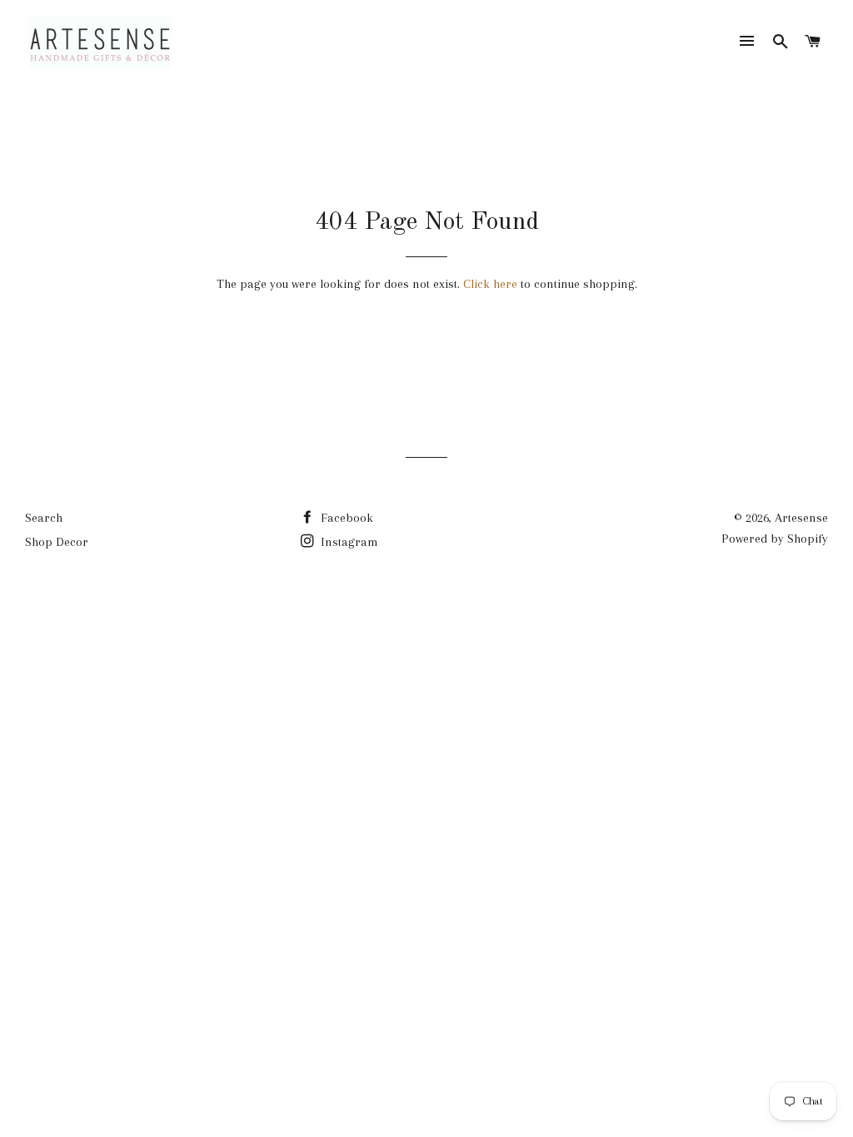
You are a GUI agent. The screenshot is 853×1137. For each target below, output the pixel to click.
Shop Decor (56, 541)
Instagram (347, 541)
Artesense (801, 517)
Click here (490, 283)
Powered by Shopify (774, 538)
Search (43, 517)
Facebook (345, 517)
